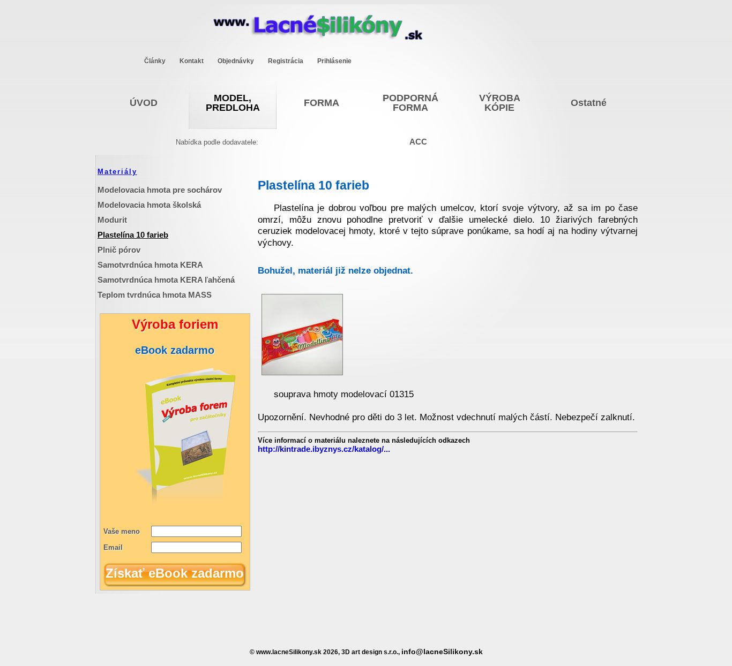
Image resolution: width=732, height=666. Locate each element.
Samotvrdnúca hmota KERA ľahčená (166, 279)
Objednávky (236, 61)
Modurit (112, 219)
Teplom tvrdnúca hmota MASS (155, 294)
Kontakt (191, 61)
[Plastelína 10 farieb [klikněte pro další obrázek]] (302, 372)
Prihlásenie (334, 61)
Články (155, 61)
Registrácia (285, 61)
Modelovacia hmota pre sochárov (160, 189)
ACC (418, 141)
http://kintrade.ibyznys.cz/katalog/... (324, 448)
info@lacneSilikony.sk (442, 652)
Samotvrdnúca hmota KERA (150, 264)
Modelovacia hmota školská (149, 204)
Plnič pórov (119, 249)
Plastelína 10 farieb (133, 234)
